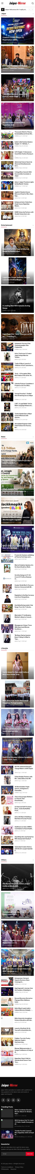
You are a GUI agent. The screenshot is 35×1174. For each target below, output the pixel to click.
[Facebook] (3, 1100)
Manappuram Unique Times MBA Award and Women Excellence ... (23, 627)
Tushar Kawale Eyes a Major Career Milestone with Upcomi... (23, 415)
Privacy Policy (19, 1167)
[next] (32, 9)
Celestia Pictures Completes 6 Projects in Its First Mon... (24, 384)
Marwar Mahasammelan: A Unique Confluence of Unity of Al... (24, 1050)
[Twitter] (8, 1100)
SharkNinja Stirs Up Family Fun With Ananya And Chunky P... (24, 837)
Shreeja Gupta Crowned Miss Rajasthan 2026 (14, 124)
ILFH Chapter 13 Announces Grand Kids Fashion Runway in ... (24, 154)
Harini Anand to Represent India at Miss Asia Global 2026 (16, 673)
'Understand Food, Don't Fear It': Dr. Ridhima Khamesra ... (16, 913)
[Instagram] (13, 1100)
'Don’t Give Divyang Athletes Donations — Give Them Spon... (17, 758)
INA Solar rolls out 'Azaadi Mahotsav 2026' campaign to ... (17, 970)
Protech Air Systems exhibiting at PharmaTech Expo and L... (24, 556)
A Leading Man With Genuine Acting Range (16, 307)
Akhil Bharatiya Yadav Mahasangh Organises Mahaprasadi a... (16, 702)
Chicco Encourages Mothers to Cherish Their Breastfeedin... (23, 798)
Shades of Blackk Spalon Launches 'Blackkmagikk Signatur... (16, 518)
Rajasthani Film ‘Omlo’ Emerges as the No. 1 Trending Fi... (17, 335)
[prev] (29, 9)
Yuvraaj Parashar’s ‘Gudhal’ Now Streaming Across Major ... (24, 395)
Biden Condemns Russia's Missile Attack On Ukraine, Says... (23, 1111)
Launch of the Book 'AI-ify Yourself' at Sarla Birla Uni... (23, 1029)
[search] (32, 3)
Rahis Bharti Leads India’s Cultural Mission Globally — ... (24, 1009)
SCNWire (17, 136)
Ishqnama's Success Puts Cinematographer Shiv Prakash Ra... (23, 345)
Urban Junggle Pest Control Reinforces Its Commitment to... (15, 490)
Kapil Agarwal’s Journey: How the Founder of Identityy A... (24, 989)
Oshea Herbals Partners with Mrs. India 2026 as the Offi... (23, 777)
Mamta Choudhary (19, 1136)
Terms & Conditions (7, 1167)
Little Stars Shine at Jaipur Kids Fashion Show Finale (15, 95)
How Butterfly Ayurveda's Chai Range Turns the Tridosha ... (24, 606)
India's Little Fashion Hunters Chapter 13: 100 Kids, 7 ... (24, 143)
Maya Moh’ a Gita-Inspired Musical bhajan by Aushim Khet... (16, 250)
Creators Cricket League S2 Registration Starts (13, 38)
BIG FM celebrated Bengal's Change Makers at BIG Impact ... (24, 768)
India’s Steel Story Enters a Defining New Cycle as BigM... (16, 547)
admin (4, 42)
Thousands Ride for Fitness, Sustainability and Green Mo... (24, 133)
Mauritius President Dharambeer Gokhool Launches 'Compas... (15, 67)
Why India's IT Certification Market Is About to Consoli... (23, 616)
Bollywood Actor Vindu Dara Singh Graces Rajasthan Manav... (23, 204)
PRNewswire (5, 1169)
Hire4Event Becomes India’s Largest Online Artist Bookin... (16, 885)
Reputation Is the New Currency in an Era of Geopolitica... (24, 596)
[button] (33, 14)
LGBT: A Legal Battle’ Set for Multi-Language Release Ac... (24, 404)
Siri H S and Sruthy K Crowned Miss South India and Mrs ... (16, 730)
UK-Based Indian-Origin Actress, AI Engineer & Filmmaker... (22, 788)
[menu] (2, 3)
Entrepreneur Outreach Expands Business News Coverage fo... (22, 980)
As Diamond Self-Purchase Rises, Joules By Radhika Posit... (23, 808)
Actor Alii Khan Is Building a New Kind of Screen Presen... (23, 817)
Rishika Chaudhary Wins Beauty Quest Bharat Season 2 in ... (17, 941)
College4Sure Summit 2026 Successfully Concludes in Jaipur (23, 174)
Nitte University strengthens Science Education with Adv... (24, 1019)
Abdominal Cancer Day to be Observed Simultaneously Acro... (23, 164)
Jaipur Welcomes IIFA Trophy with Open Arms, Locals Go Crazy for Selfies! (16, 9)
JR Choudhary (18, 1126)
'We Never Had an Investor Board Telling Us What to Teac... (23, 637)
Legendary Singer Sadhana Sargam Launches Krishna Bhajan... (16, 278)
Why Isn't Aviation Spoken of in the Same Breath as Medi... (24, 566)
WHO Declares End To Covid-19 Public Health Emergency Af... (24, 1122)
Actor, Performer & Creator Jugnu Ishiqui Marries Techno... (23, 355)
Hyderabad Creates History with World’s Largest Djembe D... (23, 848)
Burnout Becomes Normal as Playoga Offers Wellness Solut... (23, 1000)
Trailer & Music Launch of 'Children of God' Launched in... (24, 364)
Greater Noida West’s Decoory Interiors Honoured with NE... (24, 586)
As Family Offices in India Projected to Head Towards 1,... (17, 462)
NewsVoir (13, 1169)
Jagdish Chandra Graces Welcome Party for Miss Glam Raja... (24, 194)
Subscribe (30, 1154)
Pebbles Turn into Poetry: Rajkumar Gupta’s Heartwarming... (22, 1040)
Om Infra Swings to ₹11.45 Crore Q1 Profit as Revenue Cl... (23, 577)
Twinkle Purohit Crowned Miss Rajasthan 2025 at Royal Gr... (24, 1132)
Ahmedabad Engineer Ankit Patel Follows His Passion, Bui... (23, 425)
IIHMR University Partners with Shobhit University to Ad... (24, 213)
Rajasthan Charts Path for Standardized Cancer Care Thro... (23, 1060)
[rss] (18, 1100)
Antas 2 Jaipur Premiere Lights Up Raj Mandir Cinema (24, 183)
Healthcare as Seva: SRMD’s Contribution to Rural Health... (24, 827)
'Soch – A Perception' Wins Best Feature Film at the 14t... (24, 374)
